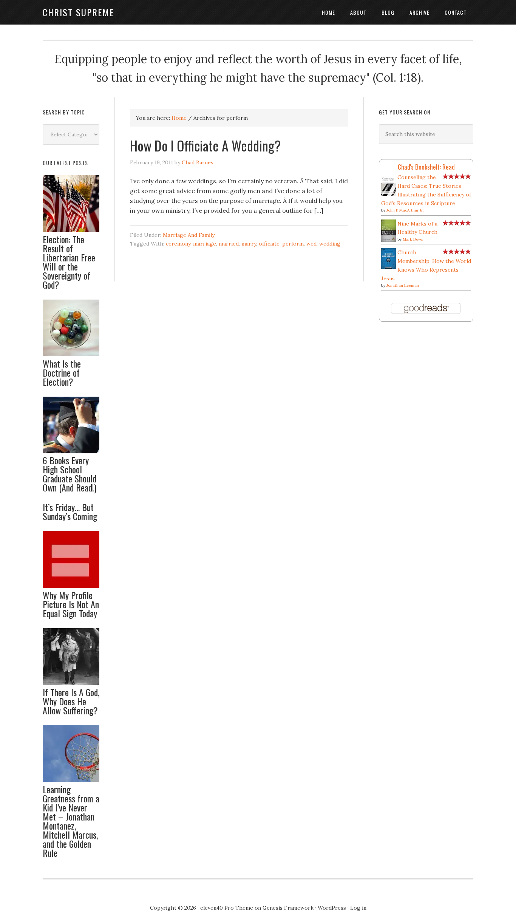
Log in (358, 907)
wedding (329, 243)
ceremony (178, 243)
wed (311, 243)
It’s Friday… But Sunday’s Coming (70, 511)
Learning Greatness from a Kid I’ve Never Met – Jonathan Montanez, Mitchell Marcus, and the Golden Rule (71, 820)
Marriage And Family (189, 235)
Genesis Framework (288, 907)
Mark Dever (413, 239)
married (229, 243)
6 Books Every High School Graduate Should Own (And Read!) (69, 473)
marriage (204, 243)
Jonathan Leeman (402, 285)
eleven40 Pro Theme (226, 907)
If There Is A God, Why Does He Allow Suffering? (71, 701)
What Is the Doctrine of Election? (62, 372)
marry (248, 243)
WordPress (332, 907)
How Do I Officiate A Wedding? (205, 145)
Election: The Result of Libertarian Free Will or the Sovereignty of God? (69, 261)
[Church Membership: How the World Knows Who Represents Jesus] (388, 267)
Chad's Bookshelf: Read (426, 167)
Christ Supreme (78, 12)
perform (293, 243)
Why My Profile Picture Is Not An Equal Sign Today (71, 604)
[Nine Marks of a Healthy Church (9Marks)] (388, 239)
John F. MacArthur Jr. (404, 210)
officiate (269, 243)
